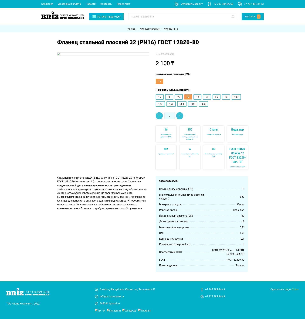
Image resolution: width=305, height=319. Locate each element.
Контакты (106, 3)
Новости (91, 3)
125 (160, 104)
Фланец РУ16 (171, 29)
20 (169, 97)
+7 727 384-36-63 (215, 296)
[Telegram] (144, 310)
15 (159, 97)
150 (171, 104)
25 (178, 97)
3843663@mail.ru (110, 303)
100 (236, 97)
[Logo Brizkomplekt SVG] (63, 16)
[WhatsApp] (129, 310)
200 (182, 104)
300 (203, 104)
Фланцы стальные (149, 29)
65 (216, 97)
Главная (131, 29)
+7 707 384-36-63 (215, 289)
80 (226, 97)
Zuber (295, 289)
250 (193, 104)
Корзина (252, 16)
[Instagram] (114, 310)
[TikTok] (100, 310)
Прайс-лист (123, 3)
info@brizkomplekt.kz (112, 296)
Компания (47, 3)
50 (207, 97)
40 (197, 97)
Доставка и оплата (69, 3)
